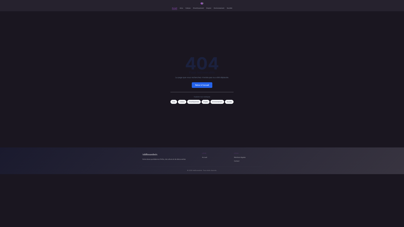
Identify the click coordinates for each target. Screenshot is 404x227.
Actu (181, 8)
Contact (236, 161)
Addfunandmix (149, 154)
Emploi (208, 8)
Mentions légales (240, 157)
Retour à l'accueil (202, 85)
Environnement (219, 8)
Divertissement (198, 8)
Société (229, 8)
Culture (188, 8)
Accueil (174, 8)
